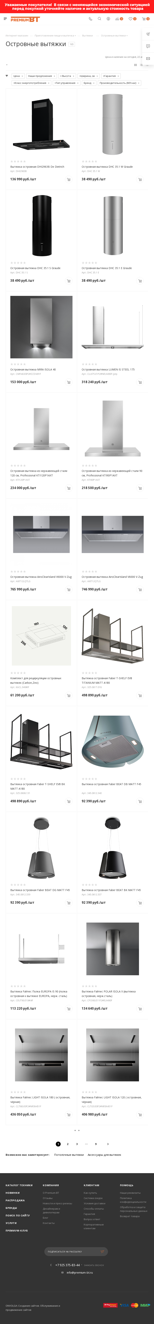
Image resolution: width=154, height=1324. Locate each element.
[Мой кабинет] (108, 19)
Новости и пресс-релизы (57, 1203)
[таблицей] (147, 65)
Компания (51, 1185)
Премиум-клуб (17, 1230)
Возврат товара (130, 1216)
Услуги (11, 1223)
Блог (45, 1217)
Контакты (49, 1223)
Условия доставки (94, 1203)
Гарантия (89, 1214)
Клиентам (91, 1185)
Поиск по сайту (18, 1215)
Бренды (11, 1208)
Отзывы (48, 1198)
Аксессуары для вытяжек (104, 1155)
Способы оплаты (94, 1208)
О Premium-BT (51, 1192)
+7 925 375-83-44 (67, 1265)
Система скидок (93, 1198)
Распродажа (15, 1200)
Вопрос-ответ (92, 1219)
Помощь (127, 1185)
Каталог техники (19, 1185)
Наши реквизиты (130, 1192)
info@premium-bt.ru (80, 1272)
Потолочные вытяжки (69, 1155)
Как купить (90, 1192)
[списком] (141, 65)
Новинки (13, 1192)
